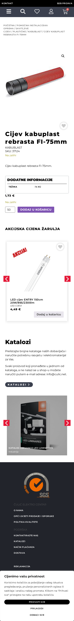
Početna (9, 25)
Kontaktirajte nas (26, 535)
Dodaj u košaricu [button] (49, 314)
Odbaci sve (37, 615)
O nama (18, 510)
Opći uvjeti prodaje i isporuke (34, 516)
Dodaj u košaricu (35, 209)
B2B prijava (64, 3)
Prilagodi (37, 608)
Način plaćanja (24, 547)
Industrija (13, 451)
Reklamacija (22, 566)
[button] (63, 56)
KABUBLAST (35, 31)
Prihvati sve (37, 602)
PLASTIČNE (19, 31)
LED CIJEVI (16, 305)
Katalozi (19, 541)
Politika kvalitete (26, 522)
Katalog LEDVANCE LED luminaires (31, 448)
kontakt (7, 3)
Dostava (19, 553)
